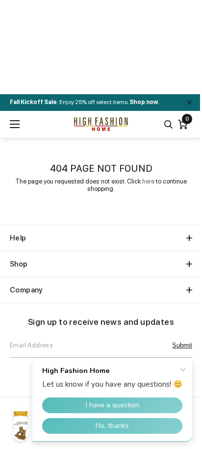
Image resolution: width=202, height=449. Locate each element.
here (148, 181)
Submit (182, 345)
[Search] (168, 124)
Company (26, 290)
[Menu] (14, 124)
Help (18, 238)
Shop (19, 264)
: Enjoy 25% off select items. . (84, 102)
